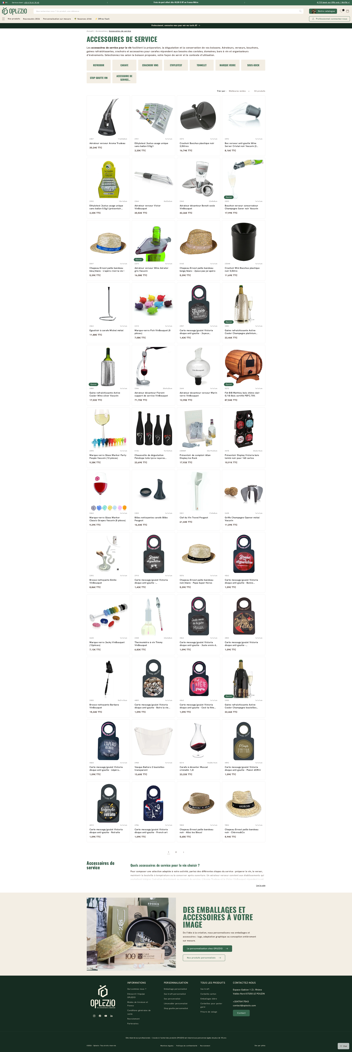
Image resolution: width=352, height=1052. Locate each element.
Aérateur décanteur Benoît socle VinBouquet (197, 207)
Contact (241, 1013)
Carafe (124, 65)
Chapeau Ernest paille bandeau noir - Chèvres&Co (241, 831)
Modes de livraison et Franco (137, 1004)
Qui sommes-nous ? (136, 989)
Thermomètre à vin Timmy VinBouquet (149, 644)
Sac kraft (204, 989)
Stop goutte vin (99, 78)
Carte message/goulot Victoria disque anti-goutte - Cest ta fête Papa (197, 706)
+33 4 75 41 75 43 (31, 2)
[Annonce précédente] (107, 2)
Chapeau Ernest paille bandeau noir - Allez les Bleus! (196, 831)
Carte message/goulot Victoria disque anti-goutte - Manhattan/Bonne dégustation (151, 581)
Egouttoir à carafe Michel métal (106, 330)
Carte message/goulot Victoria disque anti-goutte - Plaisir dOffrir (243, 768)
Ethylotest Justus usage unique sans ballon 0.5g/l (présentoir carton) (106, 207)
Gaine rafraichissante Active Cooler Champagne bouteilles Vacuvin (240, 706)
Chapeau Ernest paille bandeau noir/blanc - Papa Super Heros (196, 581)
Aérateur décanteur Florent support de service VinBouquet (151, 394)
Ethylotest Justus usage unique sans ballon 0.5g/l (151, 145)
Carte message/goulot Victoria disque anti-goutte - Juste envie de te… (198, 644)
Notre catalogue (326, 11)
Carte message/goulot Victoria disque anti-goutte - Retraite (106, 831)
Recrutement (133, 1019)
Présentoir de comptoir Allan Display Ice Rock (195, 456)
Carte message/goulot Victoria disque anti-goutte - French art (151, 831)
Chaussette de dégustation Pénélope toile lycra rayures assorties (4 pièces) (150, 456)
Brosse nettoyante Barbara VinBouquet (104, 706)
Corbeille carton (208, 994)
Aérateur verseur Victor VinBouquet (148, 207)
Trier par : (221, 91)
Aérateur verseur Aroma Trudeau (107, 143)
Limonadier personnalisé (176, 1003)
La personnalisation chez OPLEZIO (205, 948)
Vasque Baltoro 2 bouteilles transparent (149, 768)
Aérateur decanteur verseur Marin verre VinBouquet (198, 394)
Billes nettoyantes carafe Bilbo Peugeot (151, 519)
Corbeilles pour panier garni (211, 1005)
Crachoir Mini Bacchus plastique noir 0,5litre (242, 269)
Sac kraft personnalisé (175, 994)
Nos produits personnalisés (201, 957)
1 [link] (168, 852)
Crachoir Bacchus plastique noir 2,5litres (197, 145)
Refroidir (98, 65)
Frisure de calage (208, 1012)
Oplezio (96, 1046)
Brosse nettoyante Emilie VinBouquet (103, 581)
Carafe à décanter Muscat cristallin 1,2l (194, 768)
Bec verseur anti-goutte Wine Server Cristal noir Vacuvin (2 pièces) (241, 145)
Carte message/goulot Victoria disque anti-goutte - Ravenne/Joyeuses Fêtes (241, 644)
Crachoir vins (150, 65)
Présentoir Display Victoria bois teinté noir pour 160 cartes (242, 456)
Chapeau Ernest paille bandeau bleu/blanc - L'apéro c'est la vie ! (107, 269)
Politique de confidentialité (186, 1046)
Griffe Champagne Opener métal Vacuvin (242, 519)
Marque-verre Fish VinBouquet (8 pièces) (152, 332)
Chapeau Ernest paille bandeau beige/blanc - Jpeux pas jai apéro (197, 269)
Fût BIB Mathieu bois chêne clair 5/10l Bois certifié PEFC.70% (242, 394)
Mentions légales (166, 1046)
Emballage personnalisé (175, 989)
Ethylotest (176, 65)
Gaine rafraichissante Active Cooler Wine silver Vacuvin (105, 394)
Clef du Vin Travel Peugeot (194, 517)
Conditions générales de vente (139, 1012)
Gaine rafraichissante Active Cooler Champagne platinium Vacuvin (240, 332)
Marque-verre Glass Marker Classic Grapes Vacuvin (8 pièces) (108, 519)
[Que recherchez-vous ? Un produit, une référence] (300, 11)
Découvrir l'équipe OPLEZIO (136, 996)
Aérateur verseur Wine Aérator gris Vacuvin (151, 269)
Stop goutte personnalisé (176, 1008)
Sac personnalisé (172, 998)
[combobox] (169, 11)
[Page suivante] (183, 852)
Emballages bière (208, 998)
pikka (263, 1046)
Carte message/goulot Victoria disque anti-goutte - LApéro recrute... (106, 768)
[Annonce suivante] (245, 2)
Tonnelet (202, 65)
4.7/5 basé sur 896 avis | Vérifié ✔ (333, 2)
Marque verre (227, 65)
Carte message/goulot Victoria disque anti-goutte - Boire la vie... (152, 706)
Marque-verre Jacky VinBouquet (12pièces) (107, 644)
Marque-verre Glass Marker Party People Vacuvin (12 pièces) (108, 456)
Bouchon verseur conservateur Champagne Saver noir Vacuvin (241, 207)
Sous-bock (253, 65)
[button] (10, 19)
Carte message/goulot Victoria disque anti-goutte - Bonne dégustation (241, 581)
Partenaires (133, 1023)
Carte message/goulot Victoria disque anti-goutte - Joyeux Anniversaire (196, 332)
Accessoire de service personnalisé (124, 77)
